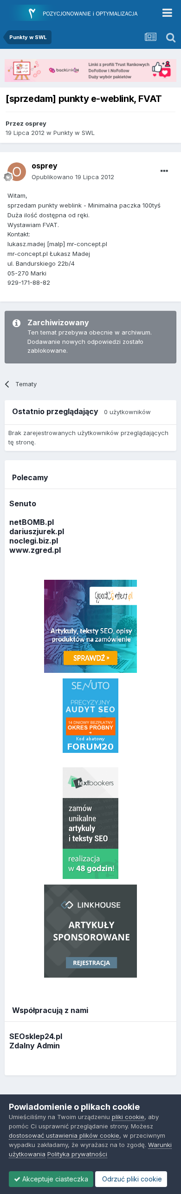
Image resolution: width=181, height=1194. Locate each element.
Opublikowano (73, 177)
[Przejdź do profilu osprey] (16, 171)
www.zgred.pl (35, 550)
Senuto (22, 503)
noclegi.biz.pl (33, 540)
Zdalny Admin (34, 1045)
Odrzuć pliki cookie (131, 1179)
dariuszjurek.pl (36, 531)
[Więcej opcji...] (164, 171)
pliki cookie (128, 1116)
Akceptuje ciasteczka (54, 1179)
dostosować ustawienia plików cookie (64, 1135)
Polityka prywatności (77, 1154)
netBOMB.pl (31, 522)
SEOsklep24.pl (35, 1036)
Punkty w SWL (74, 132)
